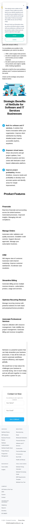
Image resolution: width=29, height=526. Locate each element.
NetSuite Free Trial (20, 482)
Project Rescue (5, 450)
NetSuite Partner (6, 432)
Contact (3, 497)
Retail (17, 435)
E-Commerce (19, 454)
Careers (3, 494)
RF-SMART (4, 513)
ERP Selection (5, 435)
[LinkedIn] (22, 523)
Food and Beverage (21, 451)
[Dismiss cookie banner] (23, 6)
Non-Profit (18, 456)
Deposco (4, 507)
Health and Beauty (20, 459)
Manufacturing (19, 432)
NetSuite (5, 69)
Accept (14, 35)
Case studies (5, 466)
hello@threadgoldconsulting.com (14, 1)
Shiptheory (4, 505)
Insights (3, 469)
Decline (14, 39)
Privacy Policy (21, 520)
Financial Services (20, 440)
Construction (19, 448)
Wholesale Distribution (21, 437)
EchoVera (4, 510)
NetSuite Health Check (7, 448)
